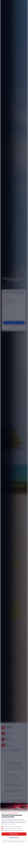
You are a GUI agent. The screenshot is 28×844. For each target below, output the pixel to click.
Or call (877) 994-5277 (14, 837)
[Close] (25, 805)
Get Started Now (14, 834)
